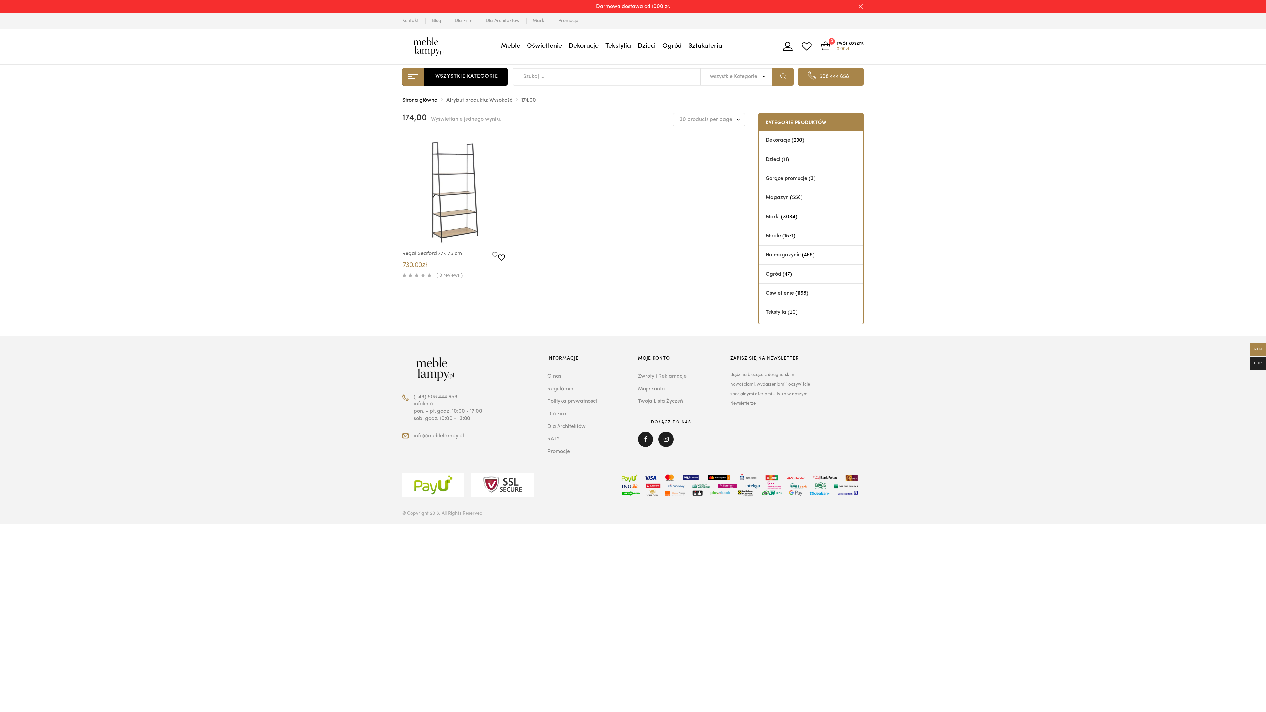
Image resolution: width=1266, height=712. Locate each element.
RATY (553, 439)
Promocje (568, 20)
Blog (436, 20)
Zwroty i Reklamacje (662, 376)
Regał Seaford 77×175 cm (432, 253)
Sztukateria (705, 46)
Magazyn (777, 197)
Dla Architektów (503, 20)
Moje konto (651, 389)
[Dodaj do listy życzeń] (499, 256)
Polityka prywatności (572, 401)
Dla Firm (463, 20)
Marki (539, 20)
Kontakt (410, 20)
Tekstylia (618, 46)
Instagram (666, 444)
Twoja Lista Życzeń (660, 401)
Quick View (448, 232)
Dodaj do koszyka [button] (468, 233)
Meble (510, 46)
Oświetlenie (544, 46)
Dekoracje (584, 46)
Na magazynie (783, 255)
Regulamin (560, 389)
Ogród (672, 46)
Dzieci (647, 46)
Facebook (645, 444)
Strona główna (419, 100)
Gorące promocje (786, 178)
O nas (554, 376)
